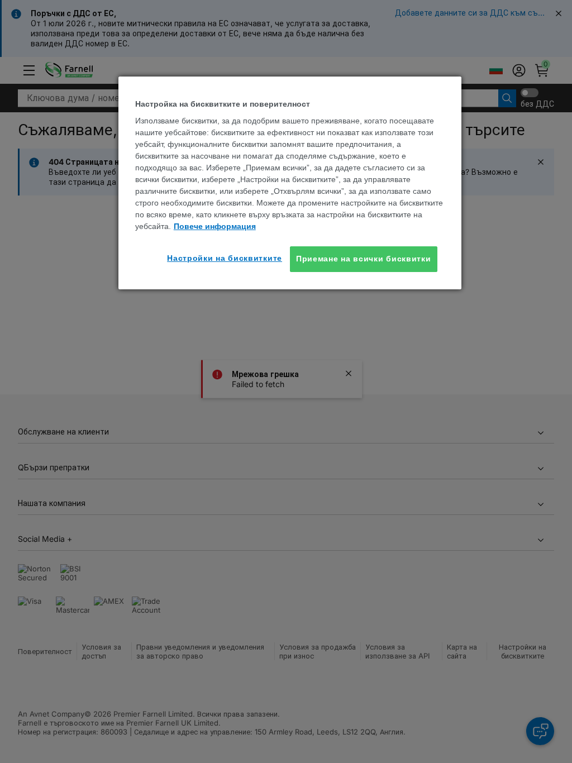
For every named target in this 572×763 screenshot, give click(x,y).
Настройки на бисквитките (224, 258)
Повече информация (215, 226)
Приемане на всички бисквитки (363, 258)
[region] (289, 183)
